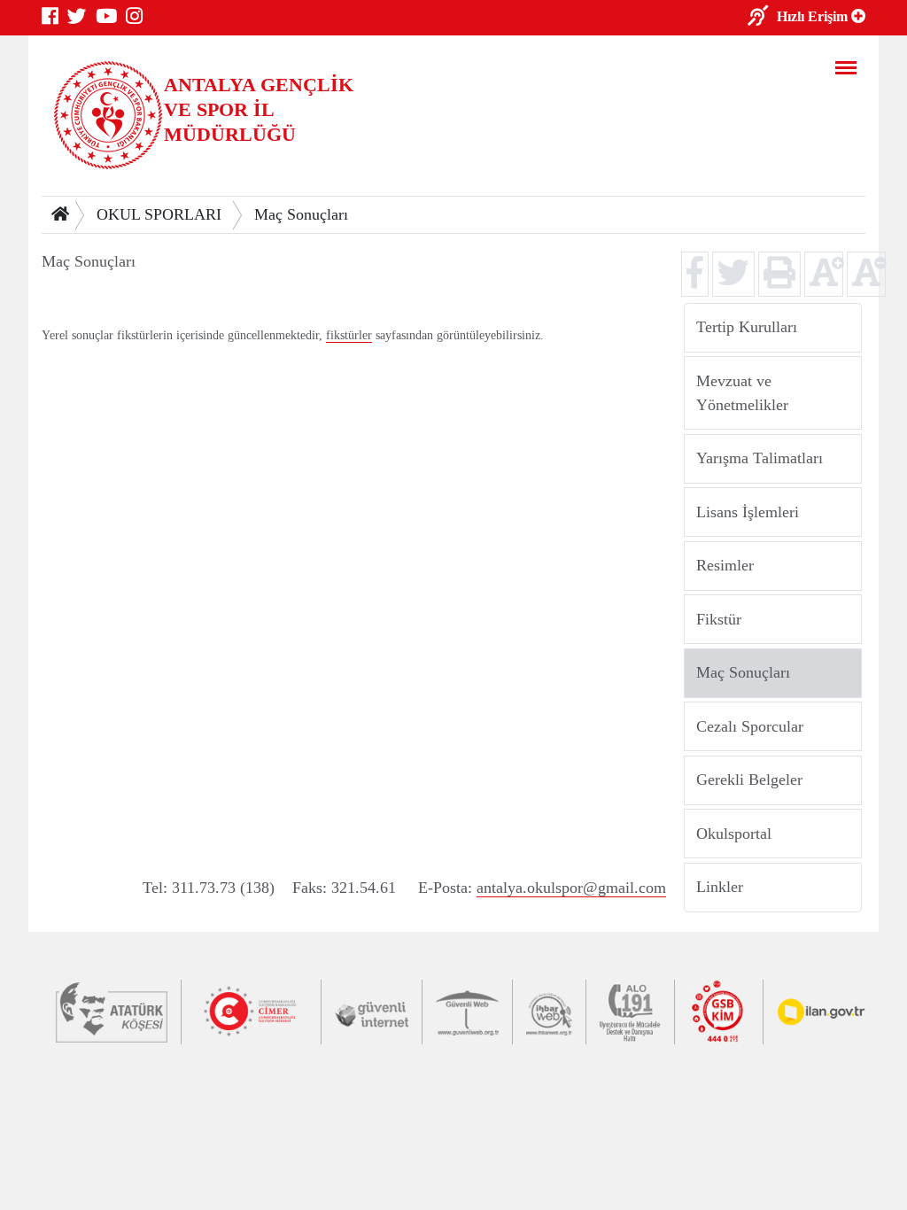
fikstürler (349, 335)
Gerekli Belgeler (749, 779)
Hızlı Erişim (814, 17)
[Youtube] (111, 17)
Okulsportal (733, 833)
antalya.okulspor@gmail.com (571, 887)
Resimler (725, 565)
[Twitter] (81, 17)
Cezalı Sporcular (749, 725)
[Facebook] (54, 17)
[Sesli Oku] (762, 18)
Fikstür (718, 618)
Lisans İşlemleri (747, 511)
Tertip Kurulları (746, 327)
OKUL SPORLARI (159, 214)
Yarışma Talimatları (759, 458)
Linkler (719, 887)
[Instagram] (138, 17)
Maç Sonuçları (301, 214)
